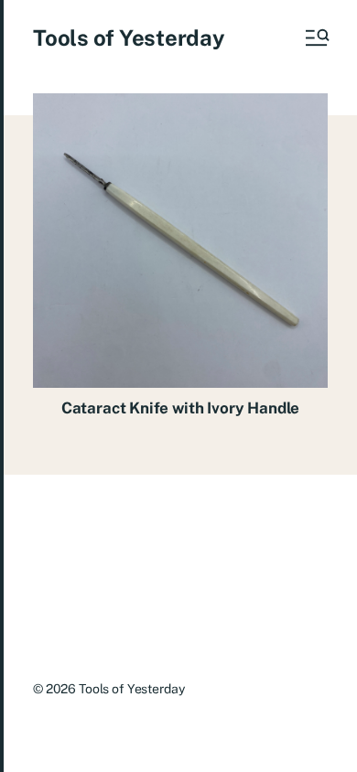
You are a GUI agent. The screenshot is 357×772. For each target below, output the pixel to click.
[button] (316, 37)
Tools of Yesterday (129, 37)
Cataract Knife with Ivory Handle (180, 408)
